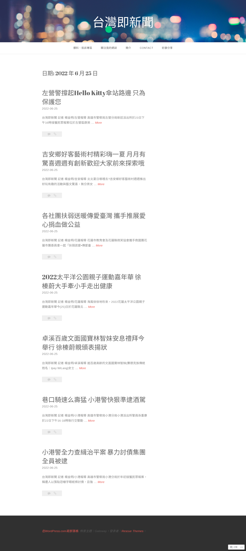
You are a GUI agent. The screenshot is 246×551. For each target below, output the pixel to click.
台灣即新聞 (123, 22)
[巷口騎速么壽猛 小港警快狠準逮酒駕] (55, 432)
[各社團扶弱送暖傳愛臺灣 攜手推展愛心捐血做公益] (55, 256)
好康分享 (167, 48)
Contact (146, 48)
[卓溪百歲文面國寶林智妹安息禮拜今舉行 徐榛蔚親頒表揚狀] (55, 379)
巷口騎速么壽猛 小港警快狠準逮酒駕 (94, 399)
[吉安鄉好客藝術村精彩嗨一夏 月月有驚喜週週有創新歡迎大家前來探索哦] (55, 195)
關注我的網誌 (109, 48)
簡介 (128, 48)
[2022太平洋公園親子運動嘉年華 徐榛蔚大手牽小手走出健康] (55, 318)
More (98, 123)
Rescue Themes (132, 531)
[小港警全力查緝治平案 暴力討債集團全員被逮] (55, 493)
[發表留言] (49, 134)
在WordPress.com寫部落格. (60, 531)
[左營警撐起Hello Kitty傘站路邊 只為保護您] (55, 134)
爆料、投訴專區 (82, 48)
